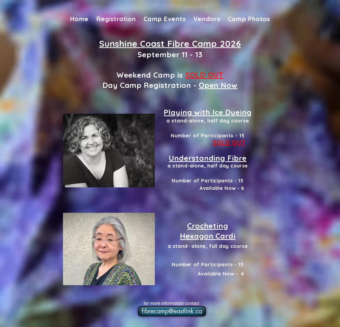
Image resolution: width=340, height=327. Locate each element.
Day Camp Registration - (170, 85)
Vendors (206, 19)
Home (79, 19)
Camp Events (165, 19)
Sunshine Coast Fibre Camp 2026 (170, 43)
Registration (116, 19)
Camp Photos (249, 19)
